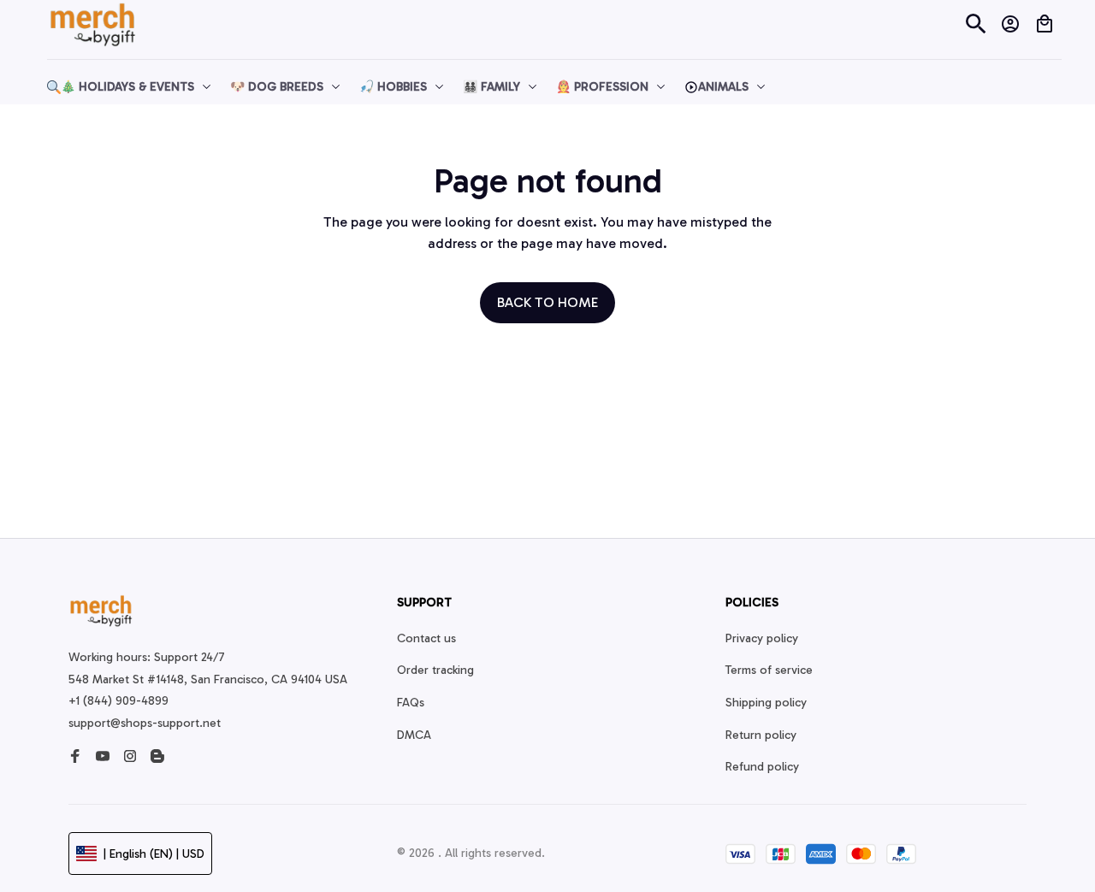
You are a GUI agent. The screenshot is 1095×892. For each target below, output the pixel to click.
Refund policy (762, 766)
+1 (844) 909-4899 (118, 701)
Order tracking (435, 670)
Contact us (426, 638)
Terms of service (769, 670)
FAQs (410, 702)
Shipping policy (766, 702)
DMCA (414, 735)
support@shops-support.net (144, 723)
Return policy (760, 735)
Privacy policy (761, 638)
